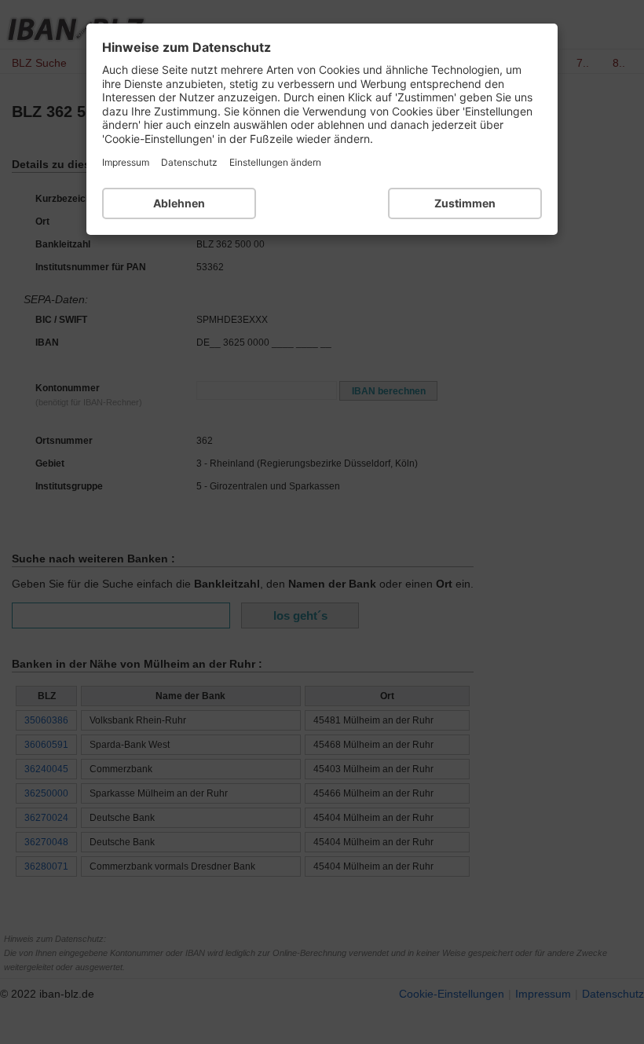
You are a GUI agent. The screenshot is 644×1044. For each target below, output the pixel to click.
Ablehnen (179, 203)
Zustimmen (465, 203)
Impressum (125, 162)
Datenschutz (189, 162)
